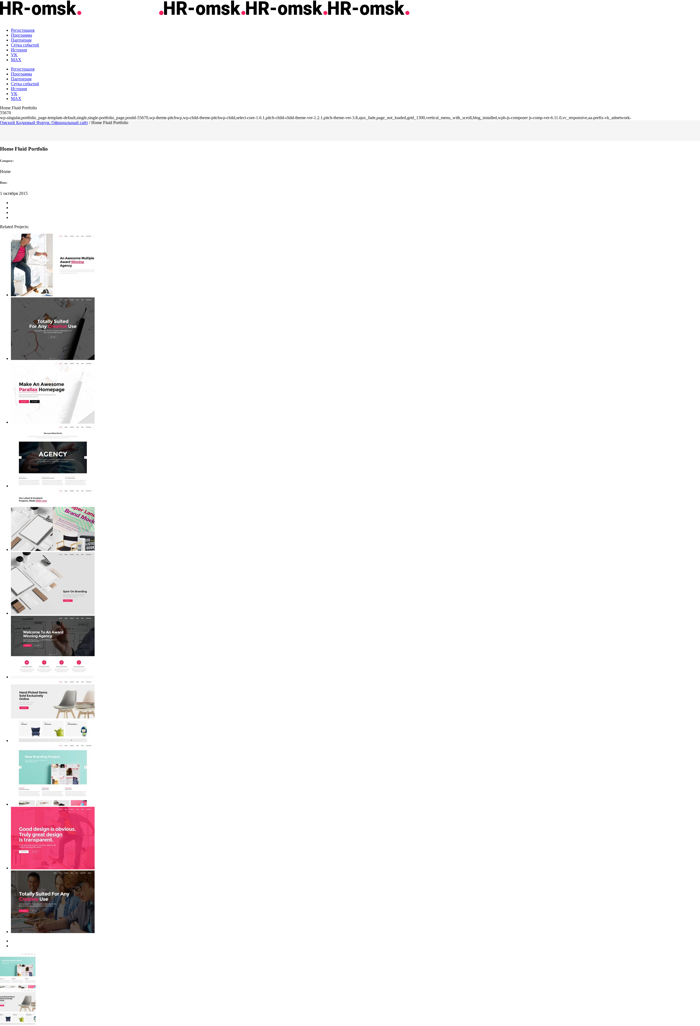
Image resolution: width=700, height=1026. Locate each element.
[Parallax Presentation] (355, 393)
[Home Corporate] (355, 647)
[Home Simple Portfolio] (355, 775)
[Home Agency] (355, 838)
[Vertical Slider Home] (355, 584)
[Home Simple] (355, 456)
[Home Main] (355, 902)
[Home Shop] (355, 711)
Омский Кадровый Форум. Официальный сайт (44, 122)
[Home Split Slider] (355, 265)
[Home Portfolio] (355, 520)
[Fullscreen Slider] (355, 329)
